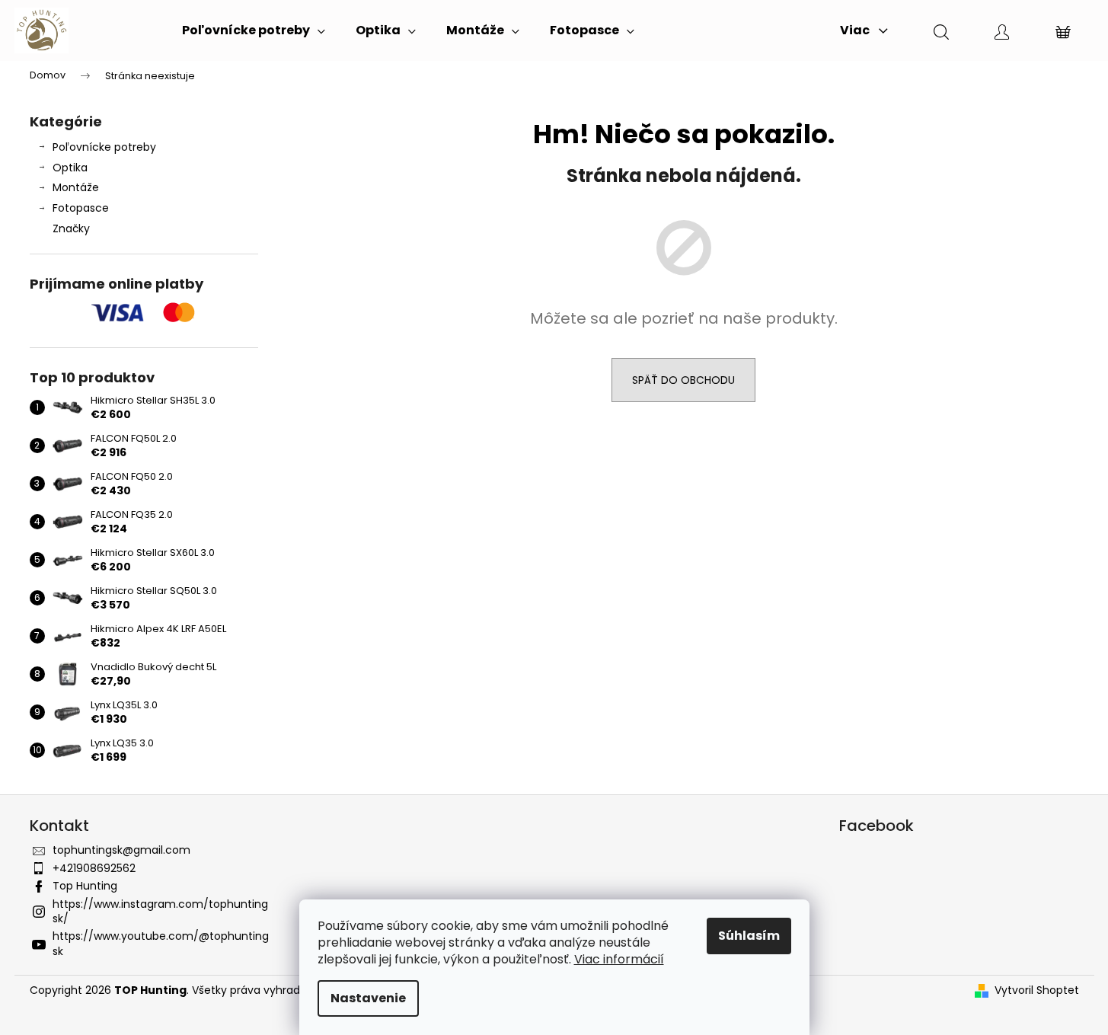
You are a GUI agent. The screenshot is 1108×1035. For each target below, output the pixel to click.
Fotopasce (81, 208)
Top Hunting (85, 885)
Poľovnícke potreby (104, 147)
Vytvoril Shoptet (1037, 990)
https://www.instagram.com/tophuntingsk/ (160, 911)
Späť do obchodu (683, 380)
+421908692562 (94, 868)
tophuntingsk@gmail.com (121, 850)
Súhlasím (749, 935)
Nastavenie (368, 998)
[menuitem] (253, 30)
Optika (70, 167)
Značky (71, 228)
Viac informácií (619, 959)
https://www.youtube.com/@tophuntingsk (161, 943)
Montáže (76, 187)
